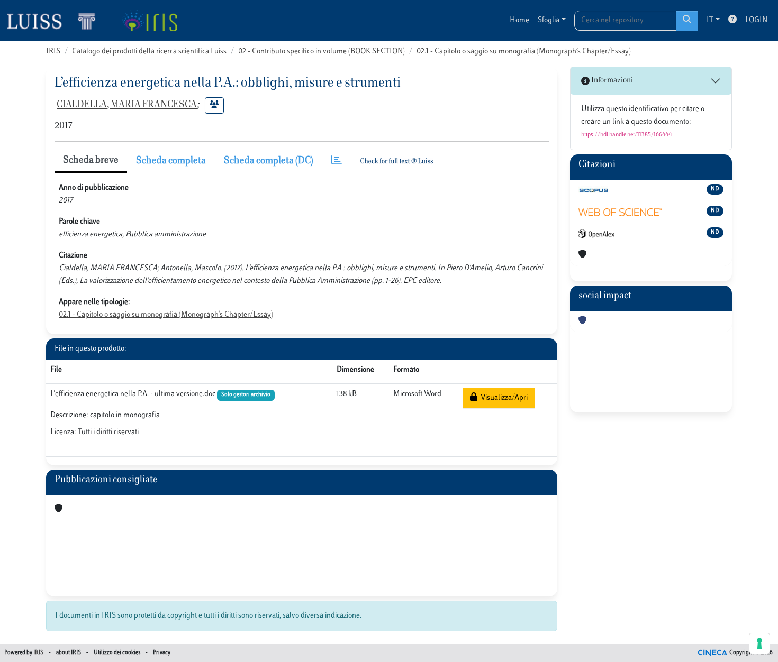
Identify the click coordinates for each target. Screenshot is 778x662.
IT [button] (710, 20)
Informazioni (611, 81)
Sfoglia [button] (548, 20)
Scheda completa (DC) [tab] (268, 161)
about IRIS (68, 653)
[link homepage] (55, 20)
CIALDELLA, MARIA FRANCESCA (127, 105)
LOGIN (756, 20)
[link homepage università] (149, 20)
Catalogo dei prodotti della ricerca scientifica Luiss (149, 52)
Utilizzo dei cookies (117, 653)
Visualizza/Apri (502, 398)
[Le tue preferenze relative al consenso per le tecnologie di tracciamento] (759, 643)
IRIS (53, 52)
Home (519, 20)
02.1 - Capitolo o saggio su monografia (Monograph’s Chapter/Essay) (524, 52)
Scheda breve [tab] (91, 161)
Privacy (161, 653)
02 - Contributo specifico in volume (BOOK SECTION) (321, 52)
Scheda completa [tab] (171, 161)
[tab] (336, 161)
